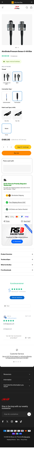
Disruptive (27, 437)
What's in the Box (6, 265)
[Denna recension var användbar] (25, 338)
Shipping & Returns (11, 439)
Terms (18, 439)
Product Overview (6, 254)
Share (8, 221)
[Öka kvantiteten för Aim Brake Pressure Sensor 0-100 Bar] (11, 147)
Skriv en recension (17, 297)
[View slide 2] (16, 362)
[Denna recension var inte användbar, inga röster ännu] (29, 338)
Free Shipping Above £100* (17, 202)
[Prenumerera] (29, 414)
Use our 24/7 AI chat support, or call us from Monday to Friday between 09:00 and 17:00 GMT (17, 357)
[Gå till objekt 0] (16, 47)
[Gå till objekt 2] (18, 47)
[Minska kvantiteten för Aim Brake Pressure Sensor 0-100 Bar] (3, 147)
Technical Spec (5, 259)
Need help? (27, 221)
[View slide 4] (20, 362)
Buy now (16, 153)
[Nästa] (31, 2)
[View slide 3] (18, 362)
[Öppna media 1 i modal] (17, 29)
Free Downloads (6, 270)
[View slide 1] (14, 362)
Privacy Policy (24, 439)
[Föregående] (2, 2)
